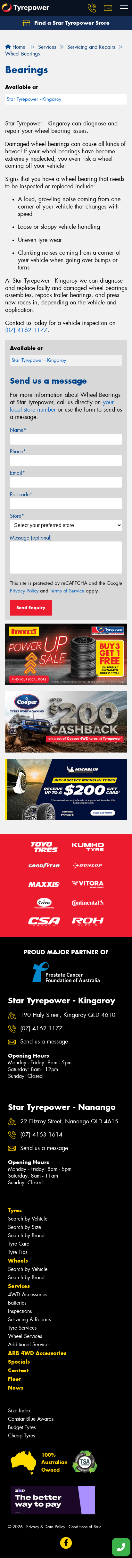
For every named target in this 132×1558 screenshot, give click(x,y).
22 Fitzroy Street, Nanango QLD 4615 (69, 1121)
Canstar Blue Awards (31, 1419)
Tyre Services (22, 1327)
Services (19, 1286)
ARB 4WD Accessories (37, 1353)
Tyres (15, 1210)
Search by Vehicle (27, 1218)
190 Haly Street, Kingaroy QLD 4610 (67, 1015)
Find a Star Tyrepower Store (71, 22)
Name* (18, 430)
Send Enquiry (30, 607)
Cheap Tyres (21, 1435)
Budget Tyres (22, 1427)
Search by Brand (26, 1235)
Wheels (18, 1260)
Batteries (17, 1302)
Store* (17, 516)
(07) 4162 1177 (26, 330)
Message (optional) (31, 537)
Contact (18, 1370)
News (15, 1387)
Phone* (18, 451)
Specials (19, 1361)
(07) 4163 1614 (41, 1134)
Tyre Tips (17, 1252)
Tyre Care (18, 1243)
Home (18, 47)
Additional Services (29, 1344)
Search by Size (24, 1227)
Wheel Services (25, 1336)
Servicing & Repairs (29, 1319)
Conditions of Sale (85, 1526)
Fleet (14, 1379)
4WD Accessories (27, 1294)
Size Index (19, 1410)
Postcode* (21, 494)
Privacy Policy (24, 591)
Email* (17, 473)
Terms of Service (67, 591)
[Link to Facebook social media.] (66, 1543)
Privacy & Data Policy (45, 1526)
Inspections (20, 1311)
